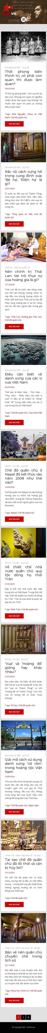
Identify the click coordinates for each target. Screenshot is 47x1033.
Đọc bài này (14, 124)
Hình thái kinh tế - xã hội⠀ (28, 855)
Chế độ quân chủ (19, 117)
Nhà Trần (15, 609)
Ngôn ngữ (33, 805)
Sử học (14, 705)
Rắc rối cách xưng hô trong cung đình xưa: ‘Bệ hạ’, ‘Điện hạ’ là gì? (23, 178)
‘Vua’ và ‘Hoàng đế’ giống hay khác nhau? (23, 668)
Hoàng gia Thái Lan (31, 316)
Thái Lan (15, 316)
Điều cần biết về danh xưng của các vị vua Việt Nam (23, 378)
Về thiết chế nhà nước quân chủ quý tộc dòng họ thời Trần (23, 573)
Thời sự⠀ (9, 267)
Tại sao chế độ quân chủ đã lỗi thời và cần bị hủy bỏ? (23, 864)
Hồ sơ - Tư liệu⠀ (13, 466)
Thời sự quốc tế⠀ (22, 267)
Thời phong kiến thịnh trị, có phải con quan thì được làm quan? (23, 78)
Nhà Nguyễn (18, 114)
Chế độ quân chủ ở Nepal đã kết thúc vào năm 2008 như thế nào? (23, 476)
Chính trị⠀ (10, 855)
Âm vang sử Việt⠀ (13, 67)
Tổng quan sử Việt (22, 214)
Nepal (14, 512)
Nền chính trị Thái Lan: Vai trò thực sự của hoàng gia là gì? (23, 276)
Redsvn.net (31, 1027)
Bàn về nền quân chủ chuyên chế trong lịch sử (23, 956)
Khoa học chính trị (20, 990)
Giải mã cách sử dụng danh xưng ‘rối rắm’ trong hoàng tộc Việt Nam (23, 765)
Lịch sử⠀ (26, 67)
